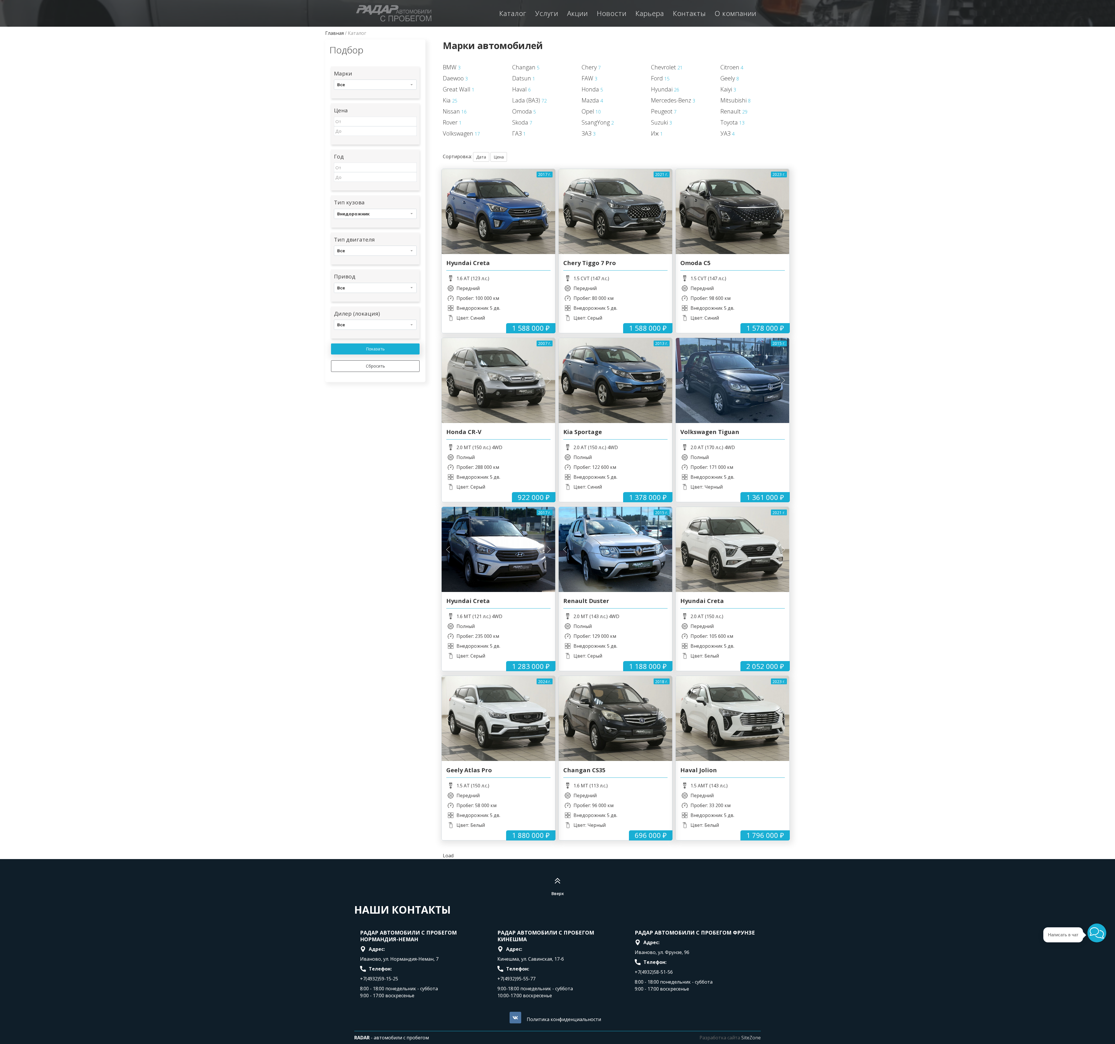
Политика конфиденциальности (564, 1019)
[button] (1096, 933)
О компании (735, 13)
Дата (481, 157)
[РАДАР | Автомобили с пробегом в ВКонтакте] (515, 1017)
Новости (612, 13)
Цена (499, 157)
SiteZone (751, 1037)
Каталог (512, 13)
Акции (577, 13)
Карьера (649, 13)
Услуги (546, 13)
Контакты (689, 13)
